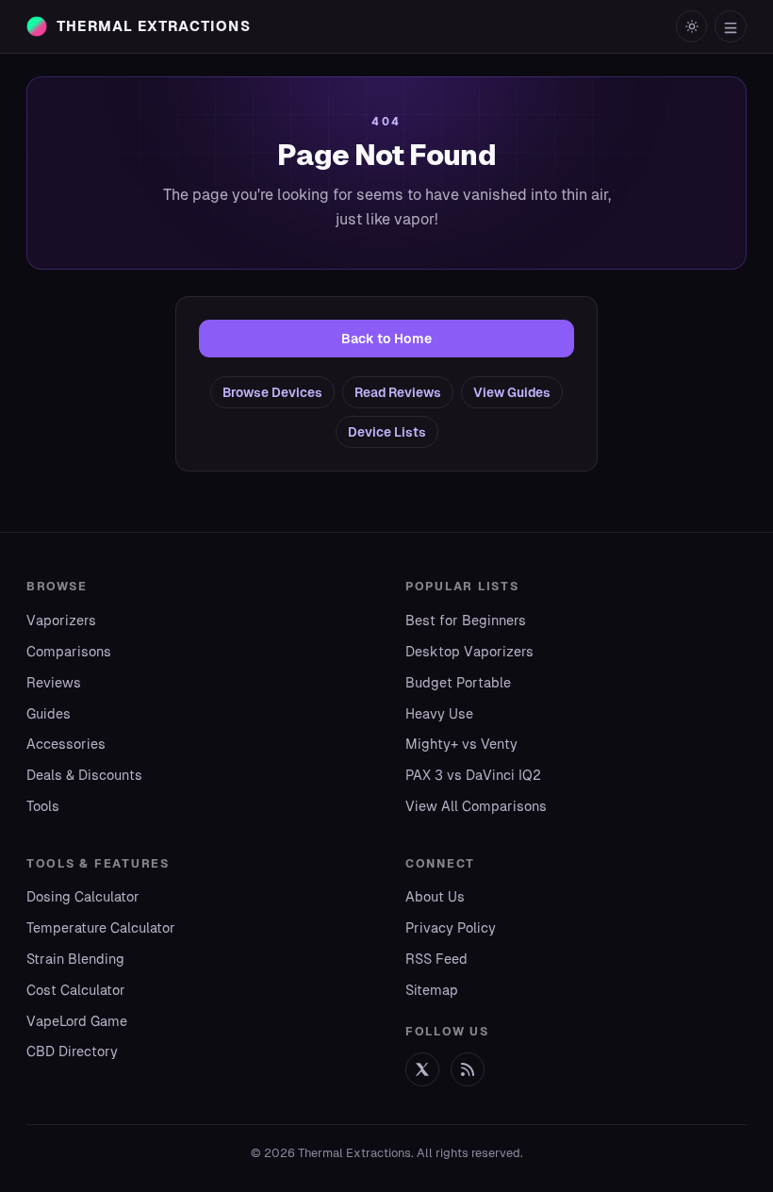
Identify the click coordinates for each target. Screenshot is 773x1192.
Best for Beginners (465, 620)
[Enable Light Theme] (692, 26)
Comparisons (68, 651)
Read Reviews (397, 392)
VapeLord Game (76, 1021)
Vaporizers (61, 620)
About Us (435, 896)
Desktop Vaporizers (469, 651)
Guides (48, 713)
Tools (42, 806)
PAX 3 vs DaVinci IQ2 (473, 775)
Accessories (66, 744)
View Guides (512, 392)
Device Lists (387, 431)
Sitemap (431, 990)
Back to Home (386, 338)
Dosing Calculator (83, 896)
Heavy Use (439, 713)
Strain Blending (75, 959)
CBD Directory (72, 1051)
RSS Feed (436, 959)
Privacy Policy (450, 927)
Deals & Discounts (84, 775)
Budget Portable (458, 682)
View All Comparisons (476, 806)
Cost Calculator (75, 990)
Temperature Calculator (100, 927)
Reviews (53, 682)
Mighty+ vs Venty (461, 744)
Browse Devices (272, 392)
